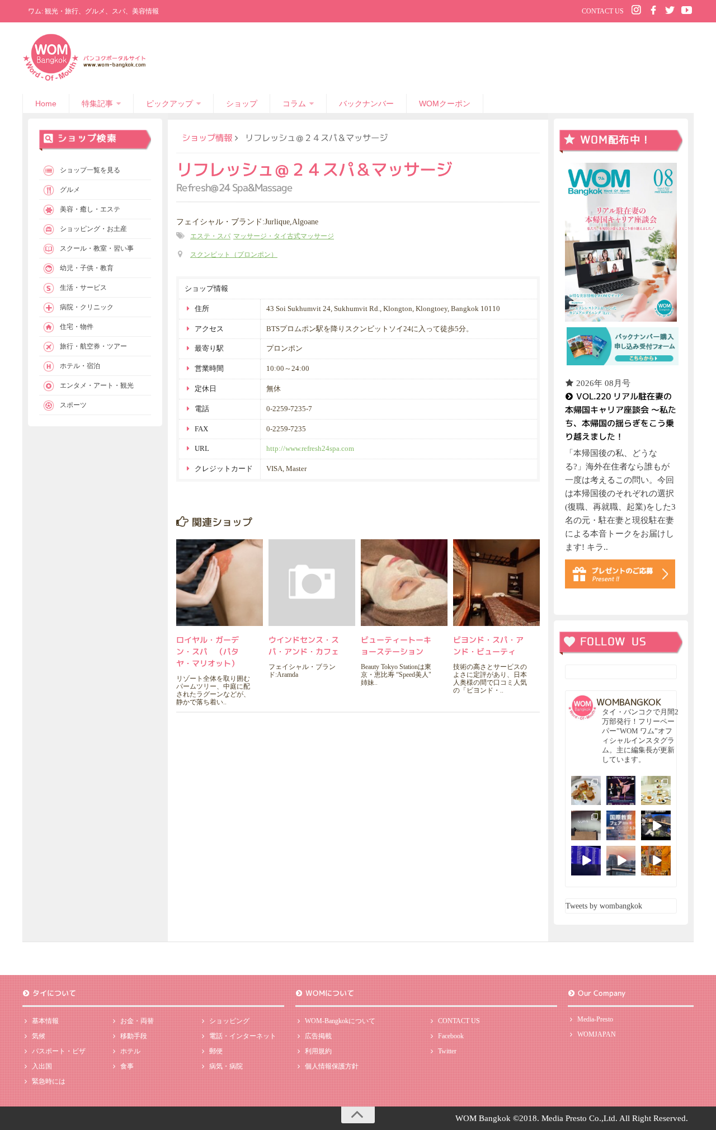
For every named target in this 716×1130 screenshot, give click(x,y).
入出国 (42, 1066)
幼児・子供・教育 (87, 268)
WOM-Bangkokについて (340, 1021)
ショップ (241, 103)
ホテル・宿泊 (80, 366)
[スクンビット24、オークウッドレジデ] (656, 860)
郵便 (216, 1051)
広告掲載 (318, 1036)
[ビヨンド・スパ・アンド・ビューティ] (496, 582)
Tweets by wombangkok (604, 906)
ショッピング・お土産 (93, 229)
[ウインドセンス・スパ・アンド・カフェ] (311, 582)
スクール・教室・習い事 (97, 248)
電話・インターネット (242, 1036)
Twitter (447, 1051)
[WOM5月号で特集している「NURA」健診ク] (586, 825)
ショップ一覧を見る (90, 170)
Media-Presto (595, 1019)
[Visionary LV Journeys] (656, 825)
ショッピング (229, 1021)
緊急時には (48, 1081)
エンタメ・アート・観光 (97, 385)
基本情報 (45, 1021)
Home (45, 103)
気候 (38, 1036)
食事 (127, 1066)
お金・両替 (137, 1021)
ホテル (130, 1051)
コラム (294, 103)
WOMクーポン (444, 103)
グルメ (70, 190)
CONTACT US (603, 11)
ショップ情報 (207, 137)
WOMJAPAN (596, 1034)
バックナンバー (366, 103)
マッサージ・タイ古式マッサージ (283, 236)
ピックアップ (169, 103)
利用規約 (318, 1051)
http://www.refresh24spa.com (310, 448)
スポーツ (73, 405)
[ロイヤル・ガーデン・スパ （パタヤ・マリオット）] (219, 582)
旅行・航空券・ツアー (93, 346)
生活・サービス (83, 287)
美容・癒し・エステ (90, 209)
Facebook (451, 1036)
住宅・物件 (76, 327)
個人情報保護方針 (332, 1066)
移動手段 (133, 1036)
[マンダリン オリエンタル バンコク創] (656, 791)
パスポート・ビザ (59, 1051)
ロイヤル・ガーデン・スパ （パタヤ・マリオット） (207, 651)
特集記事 (97, 103)
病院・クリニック (87, 307)
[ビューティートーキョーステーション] (404, 582)
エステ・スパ (210, 236)
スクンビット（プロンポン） (233, 254)
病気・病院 (226, 1066)
